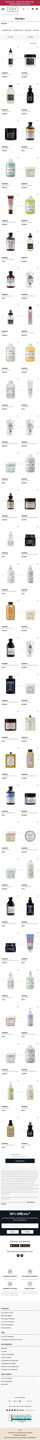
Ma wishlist (4, 1384)
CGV (20, 1430)
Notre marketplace (7, 1325)
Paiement (4, 1348)
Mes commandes (6, 1381)
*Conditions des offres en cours (11, 1339)
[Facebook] (18, 1255)
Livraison (4, 1351)
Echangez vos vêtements (9, 1369)
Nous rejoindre (6, 1328)
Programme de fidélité (8, 1363)
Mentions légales (6, 1315)
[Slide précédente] (2, 58)
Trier (11, 37)
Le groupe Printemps (8, 1319)
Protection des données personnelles (20, 1432)
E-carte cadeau (6, 1357)
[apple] (14, 1245)
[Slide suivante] (18, 58)
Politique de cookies (20, 1435)
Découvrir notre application (10, 1366)
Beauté (7, 14)
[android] (25, 1245)
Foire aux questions (7, 1336)
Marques (12, 14)
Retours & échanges (7, 1354)
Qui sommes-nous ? (7, 1312)
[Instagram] (21, 1255)
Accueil (3, 14)
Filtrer (31, 37)
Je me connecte (6, 1378)
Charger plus (20, 1161)
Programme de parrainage (9, 1360)
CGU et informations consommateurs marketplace (20, 1437)
